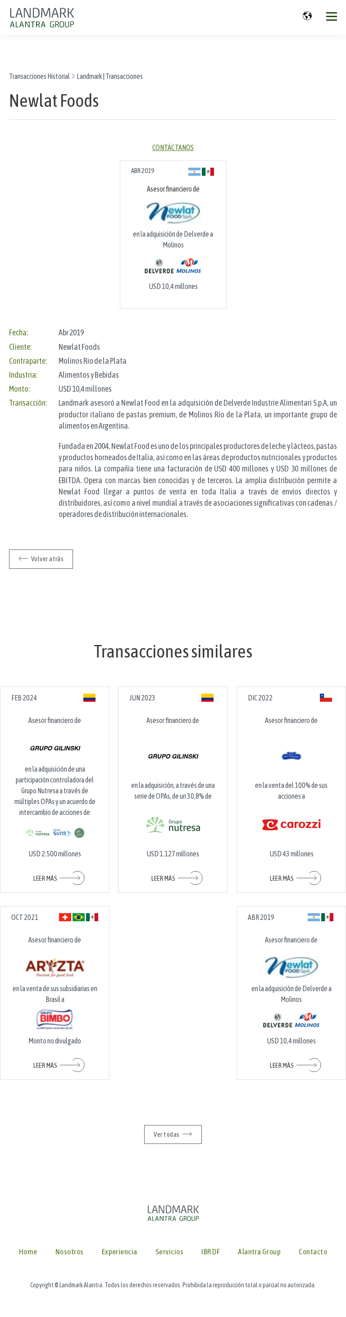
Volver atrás (47, 558)
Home (28, 1252)
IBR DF (210, 1252)
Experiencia (119, 1252)
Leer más (45, 878)
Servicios (169, 1252)
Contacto (313, 1252)
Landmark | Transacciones (110, 76)
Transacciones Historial (39, 76)
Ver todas (166, 1134)
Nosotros (69, 1252)
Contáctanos (173, 147)
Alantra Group (259, 1252)
